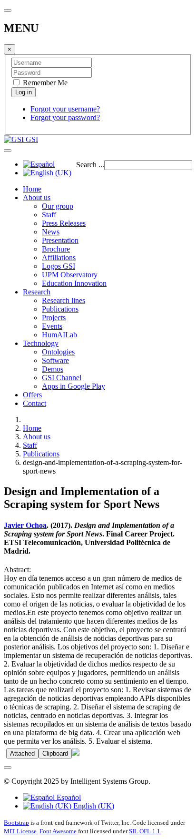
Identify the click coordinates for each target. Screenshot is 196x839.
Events (52, 326)
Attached (22, 753)
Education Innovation (74, 283)
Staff (49, 215)
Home (32, 189)
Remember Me (44, 83)
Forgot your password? (65, 117)
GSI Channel (61, 378)
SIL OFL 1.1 (144, 831)
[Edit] (75, 753)
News (50, 232)
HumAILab (59, 335)
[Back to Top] (7, 767)
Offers (32, 395)
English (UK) (92, 806)
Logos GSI (58, 266)
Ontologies (58, 352)
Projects (54, 317)
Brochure (56, 249)
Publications (60, 309)
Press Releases (64, 223)
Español (68, 797)
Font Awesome (58, 831)
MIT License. (21, 831)
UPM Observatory (70, 275)
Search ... (90, 165)
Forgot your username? (65, 109)
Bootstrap (16, 822)
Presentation (60, 240)
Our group (57, 206)
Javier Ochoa (25, 525)
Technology (41, 343)
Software (55, 360)
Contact (34, 403)
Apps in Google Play (73, 386)
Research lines (63, 300)
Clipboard (55, 753)
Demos (52, 369)
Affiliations (59, 257)
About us (36, 197)
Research (36, 292)
